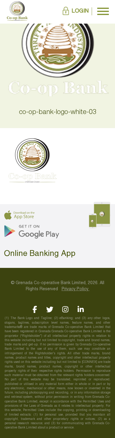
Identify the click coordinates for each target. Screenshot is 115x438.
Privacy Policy (76, 289)
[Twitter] (49, 309)
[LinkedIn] (80, 309)
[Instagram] (65, 309)
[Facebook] (34, 309)
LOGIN (80, 11)
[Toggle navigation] (103, 11)
